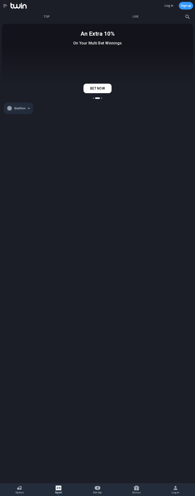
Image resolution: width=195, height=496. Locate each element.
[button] (5, 5)
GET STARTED (97, 88)
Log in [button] (169, 5)
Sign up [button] (186, 5)
